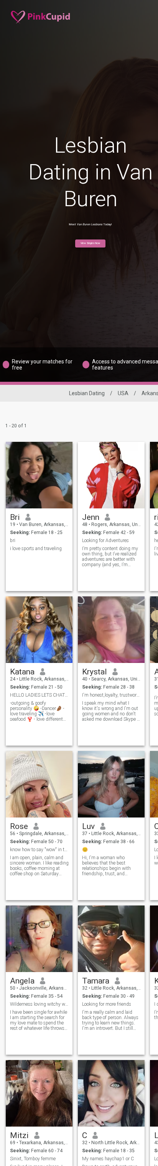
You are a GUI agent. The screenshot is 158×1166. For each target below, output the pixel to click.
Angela (22, 980)
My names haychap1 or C (108, 1158)
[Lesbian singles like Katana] (39, 629)
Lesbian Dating (87, 393)
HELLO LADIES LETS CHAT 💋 (39, 695)
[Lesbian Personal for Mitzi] (39, 1093)
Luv (88, 826)
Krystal (94, 671)
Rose (19, 826)
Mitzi (19, 1135)
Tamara (95, 980)
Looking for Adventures (105, 540)
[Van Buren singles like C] (111, 1093)
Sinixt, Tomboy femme (33, 1158)
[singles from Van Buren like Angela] (39, 938)
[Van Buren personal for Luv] (111, 784)
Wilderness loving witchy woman (39, 1004)
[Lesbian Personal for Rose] (39, 784)
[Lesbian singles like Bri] (39, 475)
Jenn (90, 517)
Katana (22, 671)
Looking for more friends (106, 1004)
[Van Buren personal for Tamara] (111, 938)
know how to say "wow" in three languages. (39, 849)
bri (12, 540)
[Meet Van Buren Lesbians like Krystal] (111, 629)
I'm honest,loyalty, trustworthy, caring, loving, (111, 695)
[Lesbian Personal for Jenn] (111, 475)
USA (123, 393)
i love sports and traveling (36, 548)
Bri (15, 517)
